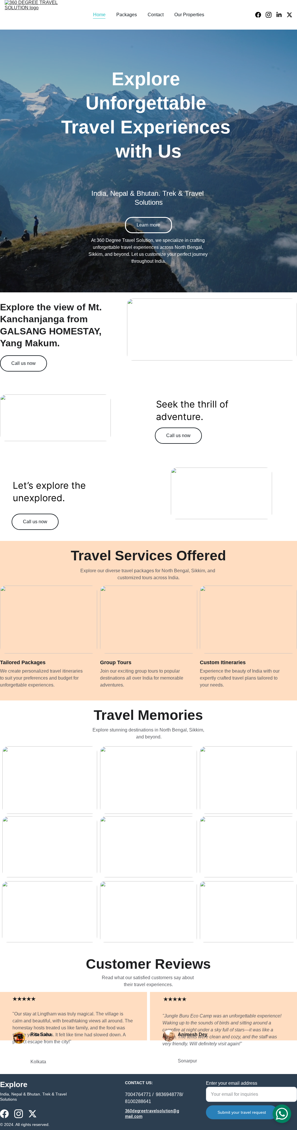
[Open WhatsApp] (282, 1113)
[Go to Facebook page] (260, 15)
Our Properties (189, 14)
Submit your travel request (242, 1112)
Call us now (23, 363)
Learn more (148, 224)
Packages (126, 14)
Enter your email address (231, 1083)
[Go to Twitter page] (289, 15)
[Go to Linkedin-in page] (281, 15)
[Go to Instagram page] (271, 15)
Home (99, 14)
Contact (156, 14)
